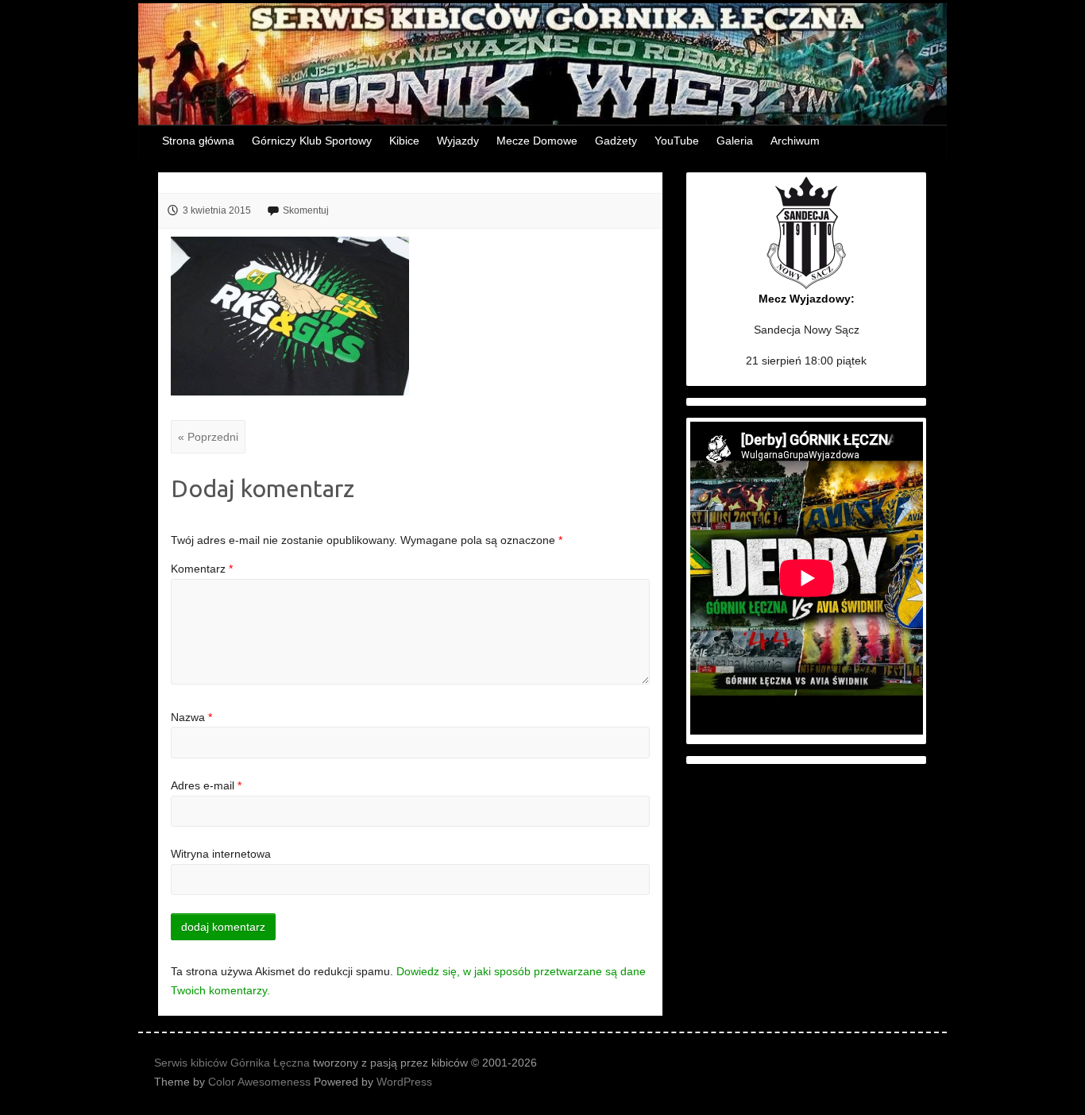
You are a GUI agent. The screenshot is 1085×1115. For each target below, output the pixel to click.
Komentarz (202, 568)
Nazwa (191, 717)
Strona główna (198, 140)
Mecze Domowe (536, 140)
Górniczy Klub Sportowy (312, 140)
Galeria (734, 140)
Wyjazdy (458, 140)
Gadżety (616, 140)
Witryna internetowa (221, 853)
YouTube (676, 140)
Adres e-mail (206, 785)
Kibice (404, 140)
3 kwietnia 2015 (217, 210)
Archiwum (795, 140)
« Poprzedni (208, 436)
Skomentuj (306, 210)
